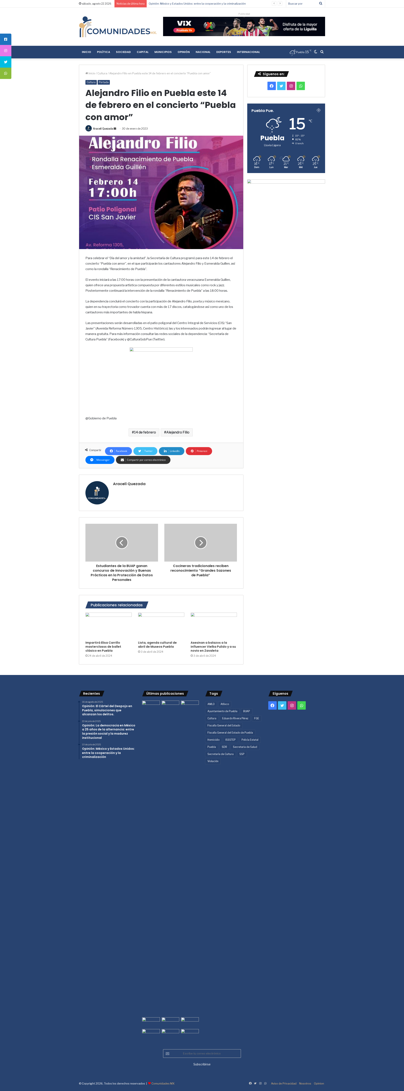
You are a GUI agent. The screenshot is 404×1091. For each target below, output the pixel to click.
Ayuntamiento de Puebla (222, 711)
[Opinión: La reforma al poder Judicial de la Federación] (170, 1034)
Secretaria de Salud (245, 746)
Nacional (203, 52)
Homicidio (213, 739)
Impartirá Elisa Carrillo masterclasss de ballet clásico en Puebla (103, 647)
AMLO (211, 704)
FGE (256, 718)
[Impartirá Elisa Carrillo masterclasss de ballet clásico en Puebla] (108, 626)
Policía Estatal (250, 739)
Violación (212, 761)
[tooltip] (5, 39)
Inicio (86, 52)
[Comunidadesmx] (118, 26)
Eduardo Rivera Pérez (235, 718)
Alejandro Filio (177, 432)
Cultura (102, 73)
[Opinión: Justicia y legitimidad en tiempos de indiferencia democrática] (151, 1022)
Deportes (223, 52)
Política (103, 52)
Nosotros (305, 1083)
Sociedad (123, 52)
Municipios (163, 52)
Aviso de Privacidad (283, 1083)
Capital (143, 52)
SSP (242, 754)
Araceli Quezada (103, 128)
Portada (104, 82)
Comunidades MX (163, 1083)
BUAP (246, 711)
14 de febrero (145, 432)
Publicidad (244, 13)
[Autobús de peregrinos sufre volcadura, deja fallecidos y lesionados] (190, 1034)
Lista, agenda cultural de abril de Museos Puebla (157, 645)
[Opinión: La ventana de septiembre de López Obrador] (190, 1022)
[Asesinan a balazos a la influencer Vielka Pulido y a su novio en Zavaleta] (214, 626)
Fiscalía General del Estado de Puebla (230, 732)
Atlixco (225, 704)
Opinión (184, 52)
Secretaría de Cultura (220, 754)
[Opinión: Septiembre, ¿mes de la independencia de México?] (170, 1022)
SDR (224, 746)
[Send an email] (115, 128)
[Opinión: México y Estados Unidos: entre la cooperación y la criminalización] (190, 706)
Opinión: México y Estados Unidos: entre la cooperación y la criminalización (197, 3)
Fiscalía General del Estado (223, 725)
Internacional (248, 52)
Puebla (211, 746)
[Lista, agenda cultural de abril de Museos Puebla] (161, 626)
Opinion (319, 1083)
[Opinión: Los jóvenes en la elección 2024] (151, 1034)
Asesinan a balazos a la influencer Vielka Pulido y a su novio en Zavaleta (213, 647)
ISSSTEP (230, 739)
